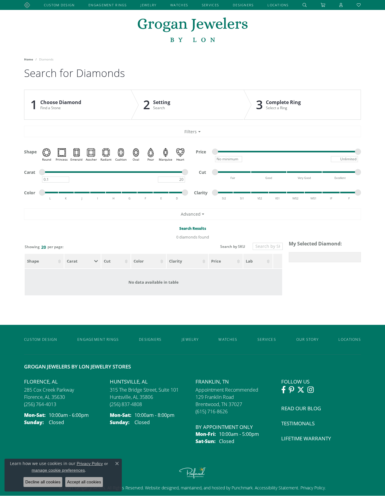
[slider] (215, 152)
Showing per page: (44, 247)
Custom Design (59, 5)
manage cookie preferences (58, 470)
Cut (107, 261)
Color (139, 261)
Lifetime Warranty (306, 438)
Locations (278, 5)
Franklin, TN (212, 381)
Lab (249, 261)
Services (210, 5)
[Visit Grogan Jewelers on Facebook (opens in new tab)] (283, 389)
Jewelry (148, 5)
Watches (179, 5)
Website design (159, 488)
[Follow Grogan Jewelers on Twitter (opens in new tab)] (300, 389)
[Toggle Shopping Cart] (323, 5)
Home (28, 59)
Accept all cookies (84, 481)
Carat (72, 261)
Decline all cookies (42, 481)
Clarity (175, 261)
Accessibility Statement (276, 488)
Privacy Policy (312, 488)
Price (216, 261)
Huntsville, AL (129, 381)
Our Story (307, 339)
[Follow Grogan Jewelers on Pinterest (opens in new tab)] (291, 389)
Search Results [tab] (192, 228)
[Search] (305, 5)
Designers (243, 5)
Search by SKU (232, 247)
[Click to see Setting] (187, 104)
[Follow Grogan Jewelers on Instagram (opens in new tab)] (310, 389)
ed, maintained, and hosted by (203, 488)
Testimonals (298, 423)
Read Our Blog (301, 408)
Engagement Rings (107, 5)
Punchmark (242, 488)
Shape (33, 261)
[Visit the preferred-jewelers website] (192, 472)
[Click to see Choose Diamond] (77, 104)
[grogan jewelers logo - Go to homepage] (193, 30)
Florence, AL (41, 381)
